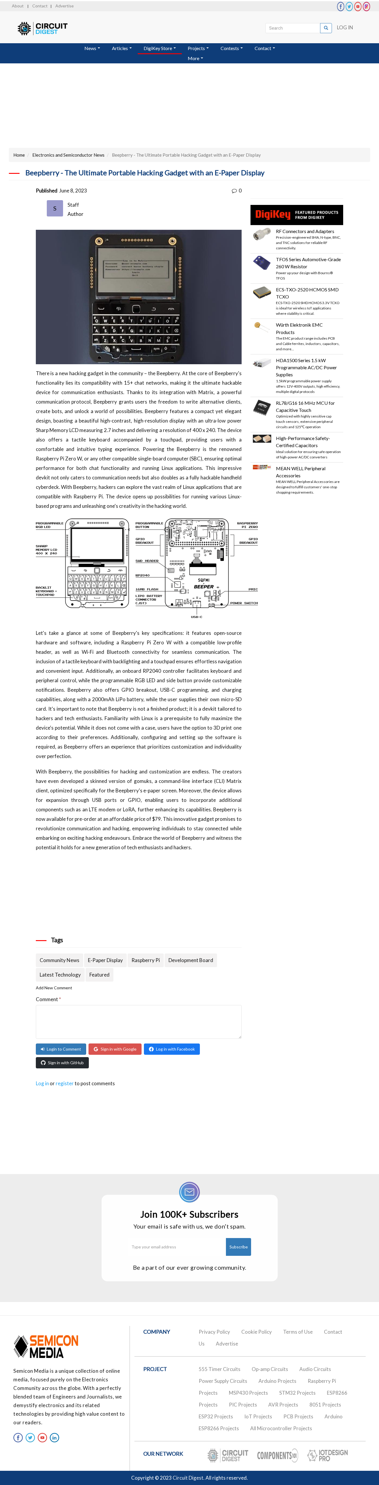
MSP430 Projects (248, 1393)
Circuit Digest (188, 1478)
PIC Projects (243, 1404)
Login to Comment (64, 1048)
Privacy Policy (214, 1332)
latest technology (60, 975)
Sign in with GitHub (66, 1062)
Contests (230, 48)
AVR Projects (283, 1404)
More (194, 58)
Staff (73, 205)
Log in (345, 27)
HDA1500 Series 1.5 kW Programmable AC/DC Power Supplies (306, 367)
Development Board (190, 960)
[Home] (48, 28)
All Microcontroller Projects (281, 1428)
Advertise (64, 5)
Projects (197, 48)
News (90, 48)
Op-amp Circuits (270, 1369)
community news (59, 960)
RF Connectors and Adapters (305, 231)
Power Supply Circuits (223, 1381)
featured (99, 975)
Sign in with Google (118, 1048)
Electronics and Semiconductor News (68, 155)
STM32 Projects (297, 1393)
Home (19, 155)
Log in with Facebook (175, 1048)
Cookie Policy (256, 1332)
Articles (120, 48)
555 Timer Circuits (219, 1369)
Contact (40, 5)
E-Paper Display (105, 960)
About (18, 5)
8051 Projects (325, 1404)
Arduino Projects (277, 1381)
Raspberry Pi (145, 960)
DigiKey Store (158, 48)
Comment (48, 999)
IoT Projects (258, 1416)
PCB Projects (298, 1416)
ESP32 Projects (216, 1416)
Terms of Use (298, 1332)
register (65, 1083)
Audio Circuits (315, 1369)
